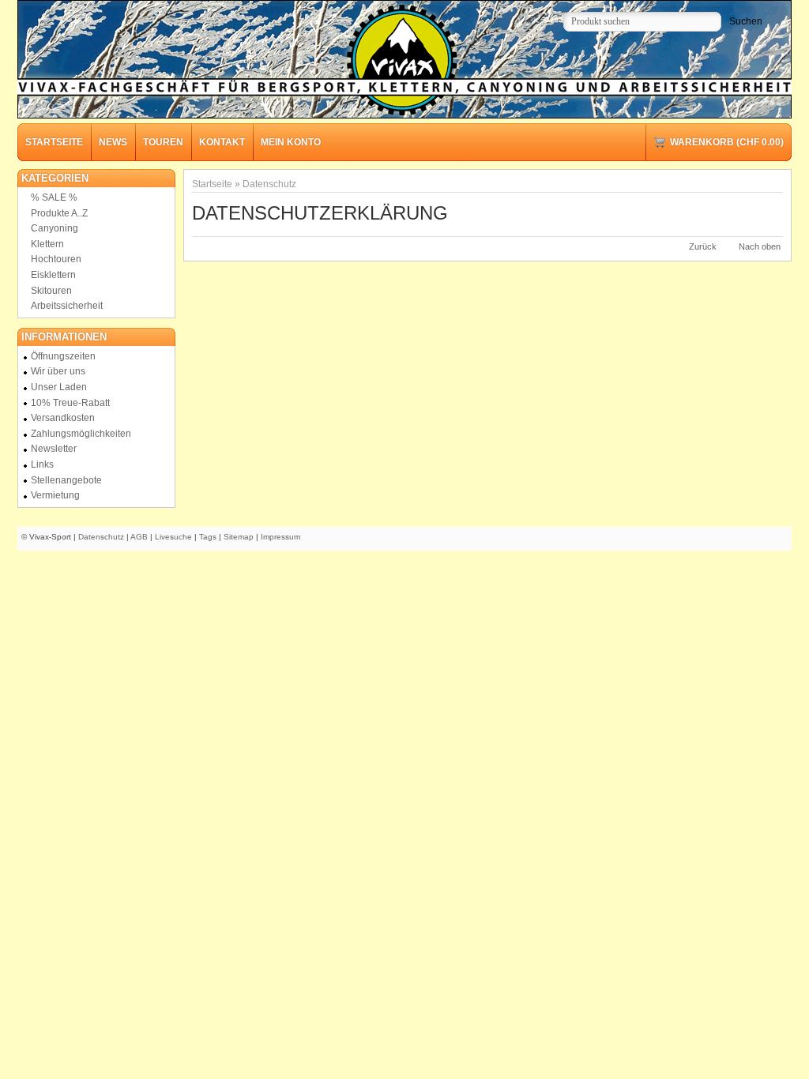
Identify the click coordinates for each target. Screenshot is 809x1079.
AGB (139, 536)
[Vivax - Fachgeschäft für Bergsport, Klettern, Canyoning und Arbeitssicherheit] (404, 61)
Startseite (212, 184)
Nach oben (760, 246)
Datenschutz (269, 184)
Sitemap (239, 536)
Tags (207, 536)
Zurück (703, 246)
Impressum (280, 536)
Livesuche (173, 536)
